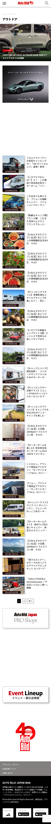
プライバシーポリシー (11, 764)
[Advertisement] (25, 128)
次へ (30, 601)
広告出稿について (9, 769)
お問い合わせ (7, 773)
